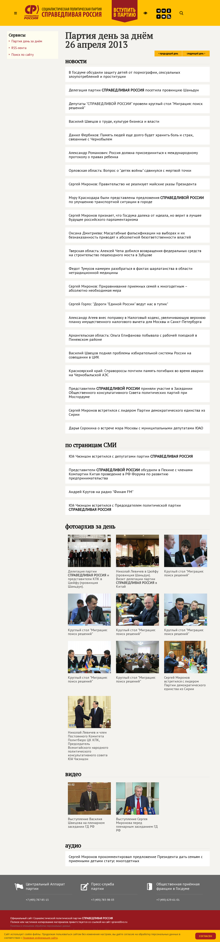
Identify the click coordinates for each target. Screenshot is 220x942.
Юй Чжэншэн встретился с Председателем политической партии (125, 507)
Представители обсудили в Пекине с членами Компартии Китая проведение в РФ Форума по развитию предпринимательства (131, 473)
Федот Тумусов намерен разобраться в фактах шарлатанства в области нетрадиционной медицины (130, 270)
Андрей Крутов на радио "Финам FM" (101, 491)
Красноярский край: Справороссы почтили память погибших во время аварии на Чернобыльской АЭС (136, 372)
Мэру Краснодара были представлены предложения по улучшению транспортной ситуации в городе (136, 199)
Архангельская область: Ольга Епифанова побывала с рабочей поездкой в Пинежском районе (133, 337)
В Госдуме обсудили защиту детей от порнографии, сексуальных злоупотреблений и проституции (124, 74)
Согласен (205, 936)
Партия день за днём (26, 41)
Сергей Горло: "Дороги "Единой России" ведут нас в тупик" (118, 303)
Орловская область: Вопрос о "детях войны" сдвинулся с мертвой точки (130, 170)
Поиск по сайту (22, 54)
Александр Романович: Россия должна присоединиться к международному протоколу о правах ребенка (133, 154)
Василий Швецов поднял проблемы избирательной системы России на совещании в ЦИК (130, 355)
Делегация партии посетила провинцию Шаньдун (134, 90)
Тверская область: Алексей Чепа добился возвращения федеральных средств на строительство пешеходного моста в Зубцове (135, 252)
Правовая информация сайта (40, 937)
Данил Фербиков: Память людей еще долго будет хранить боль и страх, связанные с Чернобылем (131, 137)
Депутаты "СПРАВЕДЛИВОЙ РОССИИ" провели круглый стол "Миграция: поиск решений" (136, 105)
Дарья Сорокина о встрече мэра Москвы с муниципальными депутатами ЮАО (136, 428)
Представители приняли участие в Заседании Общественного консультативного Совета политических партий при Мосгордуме (130, 392)
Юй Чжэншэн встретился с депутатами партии (131, 456)
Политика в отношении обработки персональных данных (40, 925)
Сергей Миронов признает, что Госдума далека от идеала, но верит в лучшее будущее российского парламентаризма (135, 217)
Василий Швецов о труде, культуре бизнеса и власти (114, 121)
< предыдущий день (168, 53)
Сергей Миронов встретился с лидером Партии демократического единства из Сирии (137, 412)
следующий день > (196, 53)
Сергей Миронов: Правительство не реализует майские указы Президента (132, 184)
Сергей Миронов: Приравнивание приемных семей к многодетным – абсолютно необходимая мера (128, 288)
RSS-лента (18, 48)
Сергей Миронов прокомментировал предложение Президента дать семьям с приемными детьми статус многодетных (136, 858)
